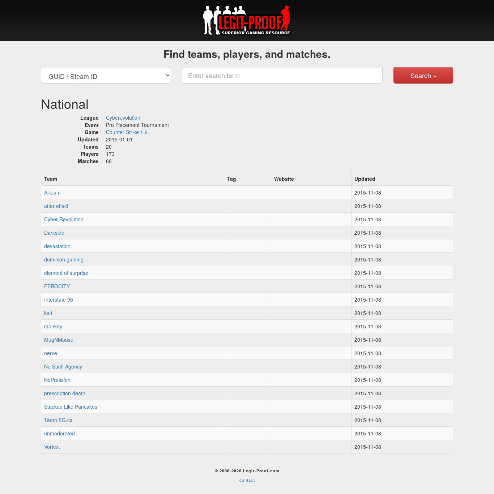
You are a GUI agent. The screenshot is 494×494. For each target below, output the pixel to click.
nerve (50, 353)
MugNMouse (58, 339)
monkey (53, 326)
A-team (52, 192)
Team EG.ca (58, 419)
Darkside (54, 232)
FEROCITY (57, 286)
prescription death (64, 393)
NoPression (57, 379)
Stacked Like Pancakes (70, 406)
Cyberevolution (123, 117)
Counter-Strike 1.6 (127, 132)
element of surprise (66, 272)
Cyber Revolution (64, 219)
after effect (56, 205)
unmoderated (59, 433)
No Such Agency (63, 366)
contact (247, 480)
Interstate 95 (58, 299)
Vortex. (52, 446)
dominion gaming (64, 259)
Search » (423, 75)
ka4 (48, 312)
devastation (57, 246)
